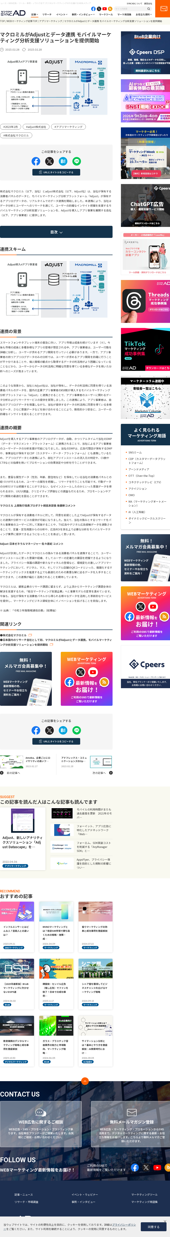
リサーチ (47, 14)
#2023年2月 (10, 127)
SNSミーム (135, 452)
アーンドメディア (138, 469)
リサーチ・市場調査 (26, 1202)
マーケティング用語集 (144, 1202)
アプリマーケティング (50, 21)
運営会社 (148, 3)
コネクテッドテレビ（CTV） (145, 482)
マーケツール (106, 14)
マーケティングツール (144, 1194)
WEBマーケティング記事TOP (22, 21)
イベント (60, 14)
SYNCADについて (134, 3)
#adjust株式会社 (36, 127)
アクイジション (137, 489)
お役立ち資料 (143, 14)
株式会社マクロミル (15, 635)
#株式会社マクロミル (16, 135)
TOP (2, 21)
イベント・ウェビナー (85, 1194)
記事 (33, 14)
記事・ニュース (23, 1194)
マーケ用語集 (124, 14)
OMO (131, 495)
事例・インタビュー (82, 14)
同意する (154, 1227)
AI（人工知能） (137, 512)
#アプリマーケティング (68, 127)
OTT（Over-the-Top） (142, 476)
